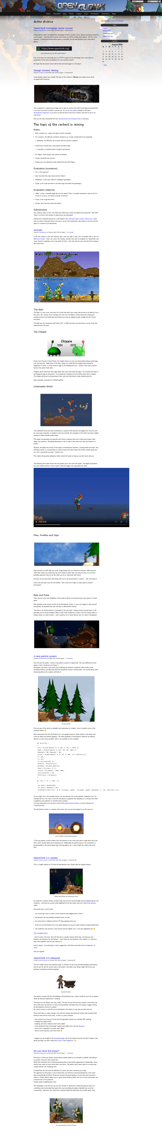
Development (42, 30)
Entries (113, 21)
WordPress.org (108, 36)
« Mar (105, 65)
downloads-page (59, 1038)
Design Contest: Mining (46, 70)
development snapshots (41, 113)
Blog (64, 14)
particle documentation (72, 803)
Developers (95, 14)
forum (35, 947)
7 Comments (69, 1053)
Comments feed (108, 33)
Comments (119, 21)
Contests (41, 72)
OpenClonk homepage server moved (53, 28)
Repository (105, 14)
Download (56, 14)
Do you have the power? (46, 1051)
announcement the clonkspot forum (69, 119)
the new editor (72, 110)
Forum (71, 14)
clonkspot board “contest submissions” (80, 219)
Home (48, 14)
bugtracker (90, 945)
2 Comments (70, 232)
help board (37, 115)
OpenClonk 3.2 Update (46, 858)
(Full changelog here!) (40, 933)
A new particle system (45, 656)
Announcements (43, 860)
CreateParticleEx (39, 805)
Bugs (114, 14)
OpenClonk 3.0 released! (47, 958)
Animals (38, 230)
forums (59, 1040)
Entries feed (107, 31)
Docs (86, 14)
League (79, 14)
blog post (49, 1019)
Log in (105, 28)
